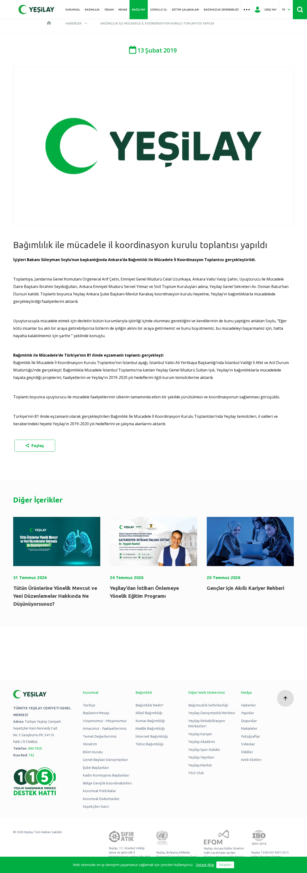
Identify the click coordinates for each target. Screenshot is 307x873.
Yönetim (90, 744)
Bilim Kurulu (93, 752)
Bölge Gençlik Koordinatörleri (107, 783)
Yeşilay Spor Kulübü (204, 749)
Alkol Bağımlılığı (149, 713)
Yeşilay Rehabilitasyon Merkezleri (206, 723)
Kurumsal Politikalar (99, 791)
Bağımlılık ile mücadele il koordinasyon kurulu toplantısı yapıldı (157, 23)
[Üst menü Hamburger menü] (246, 9)
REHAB (122, 9)
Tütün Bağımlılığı (150, 744)
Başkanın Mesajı (96, 713)
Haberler (73, 23)
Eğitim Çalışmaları (185, 9)
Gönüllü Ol (158, 9)
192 (31, 755)
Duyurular (249, 721)
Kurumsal (72, 9)
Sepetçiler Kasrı (96, 806)
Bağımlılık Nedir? (149, 705)
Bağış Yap (138, 9)
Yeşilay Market (200, 765)
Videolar (248, 744)
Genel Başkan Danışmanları (105, 760)
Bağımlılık (92, 9)
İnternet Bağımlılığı (152, 736)
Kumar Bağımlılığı (150, 721)
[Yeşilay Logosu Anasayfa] (36, 9)
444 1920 (35, 748)
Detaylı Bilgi (205, 864)
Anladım (225, 864)
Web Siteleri (251, 760)
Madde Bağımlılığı (150, 728)
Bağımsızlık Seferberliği (221, 9)
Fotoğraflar (250, 736)
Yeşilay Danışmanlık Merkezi (211, 713)
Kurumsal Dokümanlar (101, 799)
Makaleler (249, 728)
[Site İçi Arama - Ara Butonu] (300, 9)
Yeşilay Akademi (201, 742)
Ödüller (247, 752)
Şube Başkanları (96, 767)
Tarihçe (89, 705)
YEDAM (109, 9)
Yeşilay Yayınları (201, 757)
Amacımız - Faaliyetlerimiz (105, 728)
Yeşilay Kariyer (200, 734)
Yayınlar (247, 713)
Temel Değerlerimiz (100, 736)
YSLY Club (196, 773)
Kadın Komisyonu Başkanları (106, 775)
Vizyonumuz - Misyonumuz (105, 721)
